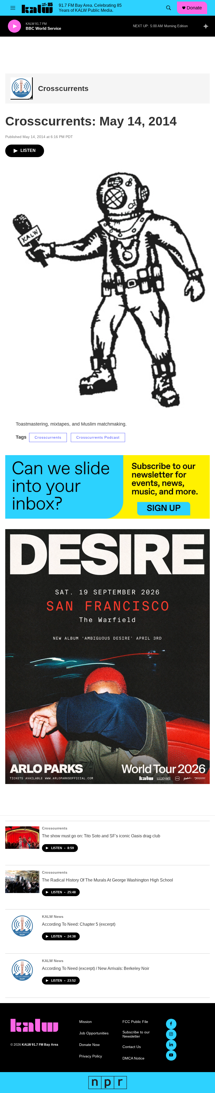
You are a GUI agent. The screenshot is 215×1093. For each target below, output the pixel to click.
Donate (194, 7)
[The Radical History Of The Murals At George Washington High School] (22, 882)
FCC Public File (135, 1022)
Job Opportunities (94, 1033)
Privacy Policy (90, 1056)
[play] (14, 26)
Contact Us (131, 1047)
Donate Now (89, 1045)
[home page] (34, 1025)
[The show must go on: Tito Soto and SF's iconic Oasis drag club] (22, 837)
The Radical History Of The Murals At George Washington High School (107, 880)
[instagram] (171, 1034)
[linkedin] (171, 1045)
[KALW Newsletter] (107, 487)
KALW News (52, 916)
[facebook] (171, 1024)
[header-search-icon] (169, 7)
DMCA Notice (133, 1058)
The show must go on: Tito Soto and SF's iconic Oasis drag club (101, 836)
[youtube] (171, 1055)
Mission (85, 1022)
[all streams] (207, 26)
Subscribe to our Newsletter (136, 1034)
